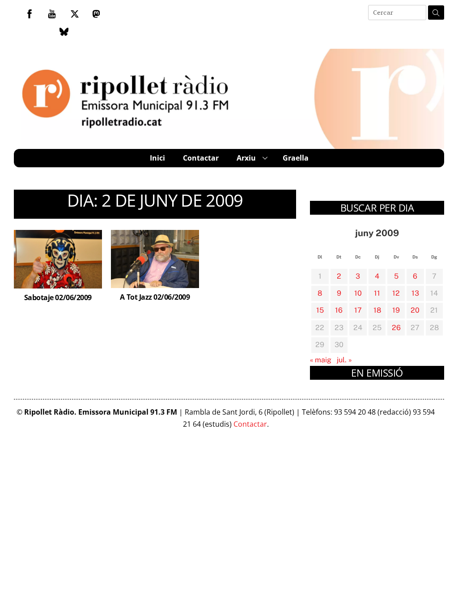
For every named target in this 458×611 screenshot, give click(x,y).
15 (320, 310)
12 (396, 293)
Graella (296, 158)
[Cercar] (436, 12)
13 (415, 293)
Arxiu (246, 158)
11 (377, 293)
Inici (157, 158)
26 (396, 327)
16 (339, 310)
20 (415, 310)
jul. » (344, 360)
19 (396, 310)
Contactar (201, 158)
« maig (320, 360)
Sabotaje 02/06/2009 (58, 297)
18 (377, 310)
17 (358, 310)
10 (358, 293)
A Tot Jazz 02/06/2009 (155, 297)
